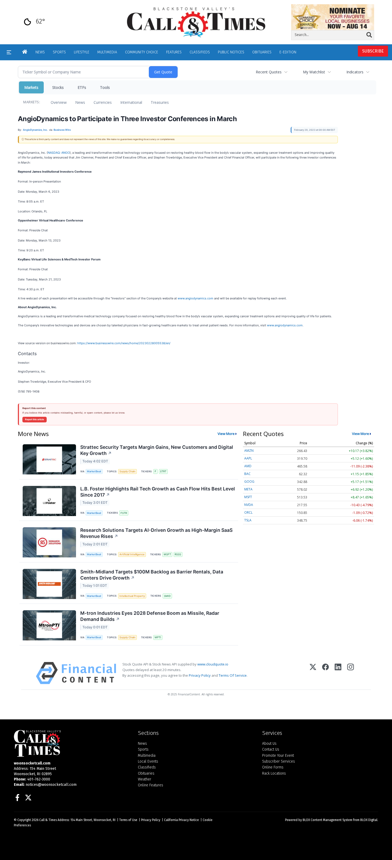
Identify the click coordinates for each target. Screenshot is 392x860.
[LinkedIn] (338, 673)
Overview (59, 102)
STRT (163, 471)
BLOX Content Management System (327, 820)
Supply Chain (127, 471)
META (248, 489)
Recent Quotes (269, 71)
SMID (167, 596)
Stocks (58, 87)
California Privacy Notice (181, 820)
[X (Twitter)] (312, 673)
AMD (247, 466)
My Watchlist (314, 71)
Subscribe (373, 51)
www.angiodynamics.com (195, 298)
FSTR (124, 513)
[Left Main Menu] (9, 52)
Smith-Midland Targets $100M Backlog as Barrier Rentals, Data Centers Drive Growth (151, 575)
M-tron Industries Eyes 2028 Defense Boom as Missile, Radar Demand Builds (149, 616)
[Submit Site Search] (369, 34)
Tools (105, 87)
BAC (247, 473)
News (80, 102)
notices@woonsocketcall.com (51, 784)
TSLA (247, 520)
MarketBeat (94, 471)
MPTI (158, 637)
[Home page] (196, 22)
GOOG (249, 481)
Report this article (34, 419)
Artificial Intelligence (132, 554)
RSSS (178, 554)
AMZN (249, 450)
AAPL (248, 458)
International (131, 102)
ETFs (82, 87)
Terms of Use (128, 820)
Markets (31, 87)
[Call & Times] (72, 743)
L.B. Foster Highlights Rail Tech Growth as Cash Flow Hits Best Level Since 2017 (157, 492)
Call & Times (48, 820)
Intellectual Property (132, 596)
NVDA (248, 504)
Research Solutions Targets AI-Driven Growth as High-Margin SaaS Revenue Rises (156, 533)
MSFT (167, 554)
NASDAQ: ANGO (59, 152)
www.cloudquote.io (212, 664)
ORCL (248, 512)
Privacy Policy (200, 675)
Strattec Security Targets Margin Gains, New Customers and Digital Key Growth (156, 450)
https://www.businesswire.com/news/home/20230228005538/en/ (123, 343)
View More (226, 433)
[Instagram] (350, 673)
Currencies (103, 102)
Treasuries (160, 102)
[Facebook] (325, 673)
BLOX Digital (368, 820)
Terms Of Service (233, 675)
